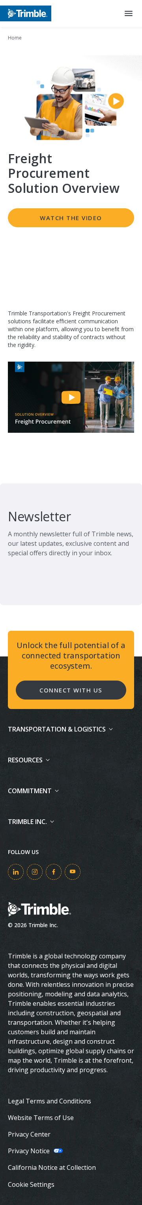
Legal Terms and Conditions (49, 1101)
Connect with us (71, 690)
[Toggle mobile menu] (128, 13)
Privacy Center (29, 1134)
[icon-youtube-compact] (72, 871)
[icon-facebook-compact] (53, 871)
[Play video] (71, 397)
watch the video (71, 218)
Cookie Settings (31, 1184)
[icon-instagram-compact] (34, 871)
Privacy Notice (29, 1151)
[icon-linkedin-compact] (15, 871)
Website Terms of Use (41, 1117)
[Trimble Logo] (25, 13)
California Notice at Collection (52, 1167)
